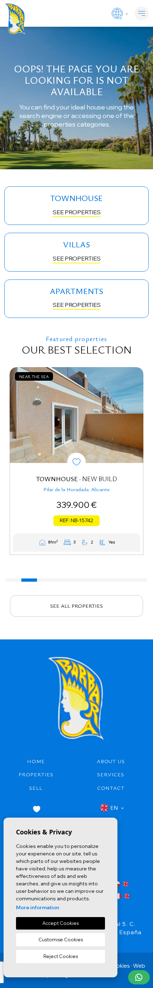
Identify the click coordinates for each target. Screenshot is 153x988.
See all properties (76, 605)
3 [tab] (44, 580)
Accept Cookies (60, 923)
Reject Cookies (60, 956)
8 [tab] (123, 580)
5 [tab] (76, 580)
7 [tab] (107, 580)
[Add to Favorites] (76, 462)
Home (36, 761)
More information (37, 907)
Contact (111, 787)
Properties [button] (36, 774)
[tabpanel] (76, 461)
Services (110, 774)
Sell (36, 787)
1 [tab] (13, 580)
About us (111, 761)
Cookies (119, 965)
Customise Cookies (60, 939)
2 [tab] (29, 580)
